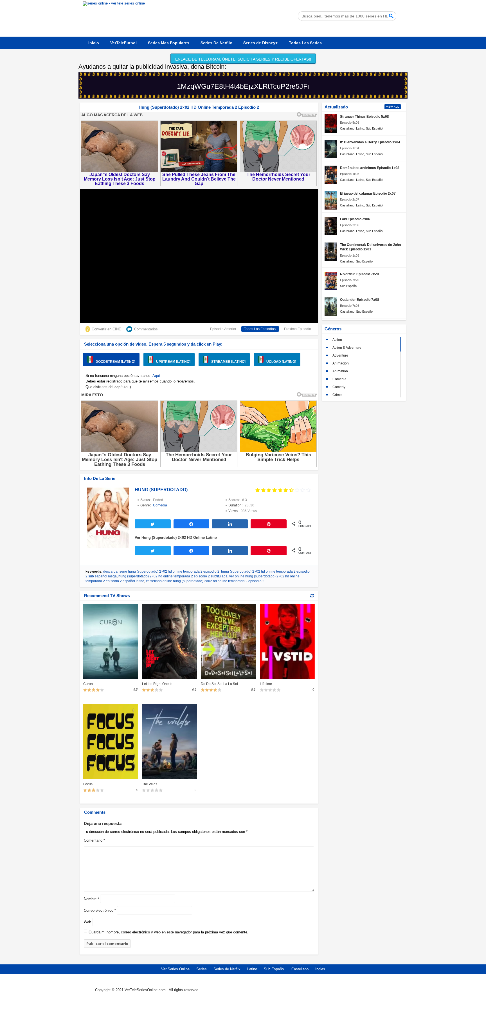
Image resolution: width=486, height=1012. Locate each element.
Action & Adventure (346, 348)
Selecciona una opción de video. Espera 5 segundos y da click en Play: (153, 344)
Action (337, 340)
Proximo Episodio (297, 329)
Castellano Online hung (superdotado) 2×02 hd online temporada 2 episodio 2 (205, 581)
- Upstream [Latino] (171, 362)
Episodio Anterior (223, 329)
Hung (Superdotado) (161, 489)
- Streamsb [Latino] (227, 362)
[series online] (363, 994)
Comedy (338, 387)
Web (87, 922)
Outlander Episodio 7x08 (359, 299)
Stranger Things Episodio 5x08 (364, 116)
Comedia (160, 505)
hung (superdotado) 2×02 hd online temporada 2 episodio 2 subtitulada (173, 576)
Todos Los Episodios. (260, 329)
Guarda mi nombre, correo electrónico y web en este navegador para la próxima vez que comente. (168, 932)
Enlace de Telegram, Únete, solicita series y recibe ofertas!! (243, 59)
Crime (337, 395)
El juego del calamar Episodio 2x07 (368, 193)
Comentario (94, 840)
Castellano (347, 128)
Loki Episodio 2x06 (355, 219)
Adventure (340, 355)
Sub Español (374, 128)
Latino (360, 128)
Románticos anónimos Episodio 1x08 (369, 168)
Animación (340, 363)
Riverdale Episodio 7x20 (359, 274)
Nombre (91, 899)
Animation (340, 371)
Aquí (156, 375)
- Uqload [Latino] (280, 362)
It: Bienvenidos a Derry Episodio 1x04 (370, 142)
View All (392, 106)
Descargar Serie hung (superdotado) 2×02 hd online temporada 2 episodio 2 (161, 571)
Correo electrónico (100, 910)
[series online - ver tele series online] (114, 3)
